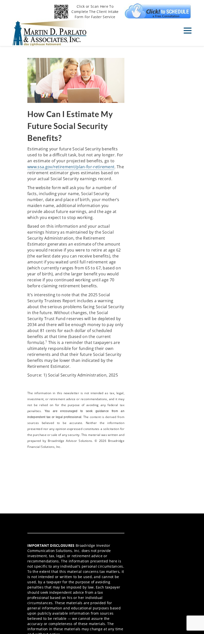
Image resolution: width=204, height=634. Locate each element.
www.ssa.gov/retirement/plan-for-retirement (70, 166)
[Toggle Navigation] (188, 31)
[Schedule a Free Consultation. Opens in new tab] (158, 11)
